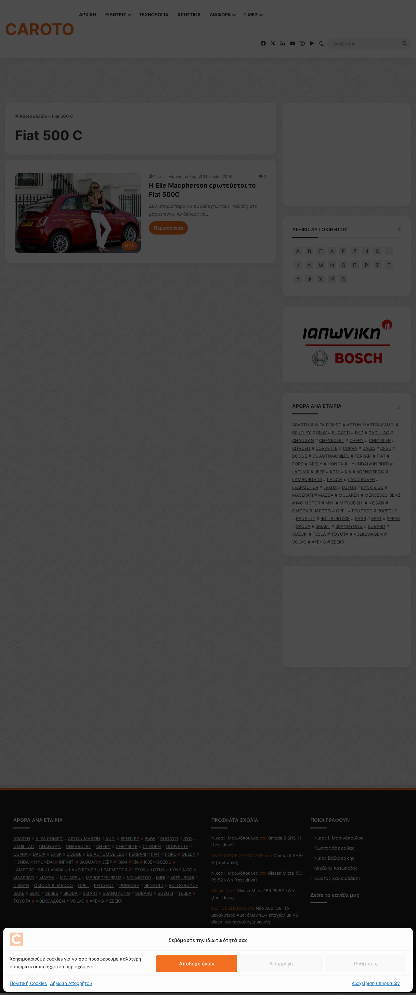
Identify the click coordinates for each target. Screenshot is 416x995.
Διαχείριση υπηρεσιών (376, 983)
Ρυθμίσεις (365, 964)
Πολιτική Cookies (28, 983)
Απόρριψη (281, 964)
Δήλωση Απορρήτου (71, 983)
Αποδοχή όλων (196, 964)
